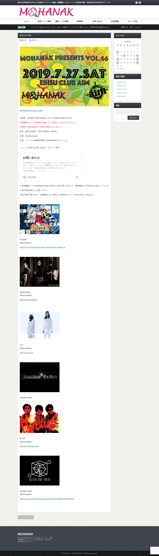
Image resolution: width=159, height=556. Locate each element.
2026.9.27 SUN (121, 82)
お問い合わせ (97, 21)
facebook (140, 2)
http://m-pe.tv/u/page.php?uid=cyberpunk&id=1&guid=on (42, 247)
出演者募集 (115, 21)
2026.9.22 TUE (121, 89)
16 (117, 59)
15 (137, 55)
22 (137, 59)
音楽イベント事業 (44, 21)
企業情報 (79, 21)
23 (117, 62)
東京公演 (34, 40)
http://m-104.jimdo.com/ (29, 446)
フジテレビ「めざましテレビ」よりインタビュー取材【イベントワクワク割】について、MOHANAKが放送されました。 (53, 27)
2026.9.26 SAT (121, 85)
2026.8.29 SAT (121, 96)
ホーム (26, 21)
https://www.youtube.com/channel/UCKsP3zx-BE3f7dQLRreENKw (47, 499)
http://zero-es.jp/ (26, 353)
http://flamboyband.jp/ (28, 300)
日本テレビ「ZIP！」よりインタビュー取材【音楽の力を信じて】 (126, 27)
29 (137, 62)
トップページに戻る (26, 517)
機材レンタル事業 (62, 21)
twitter (136, 2)
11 (124, 55)
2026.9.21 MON (122, 93)
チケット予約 (132, 21)
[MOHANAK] (46, 17)
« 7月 (117, 69)
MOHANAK (25, 534)
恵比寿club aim (31, 136)
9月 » (121, 69)
